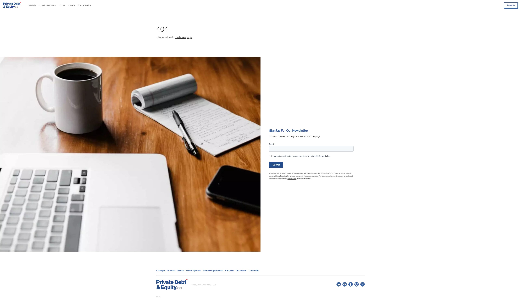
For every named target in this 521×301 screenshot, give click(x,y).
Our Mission (241, 270)
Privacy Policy (292, 179)
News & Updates (84, 5)
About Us (229, 270)
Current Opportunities (47, 5)
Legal (215, 285)
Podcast (62, 5)
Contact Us (511, 5)
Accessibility (207, 285)
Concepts (32, 5)
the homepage (183, 37)
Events (72, 5)
